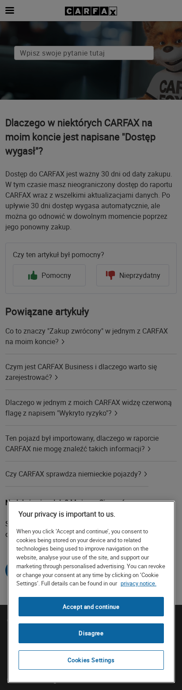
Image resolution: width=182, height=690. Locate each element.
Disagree (91, 633)
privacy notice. (138, 583)
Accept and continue (91, 607)
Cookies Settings (91, 660)
